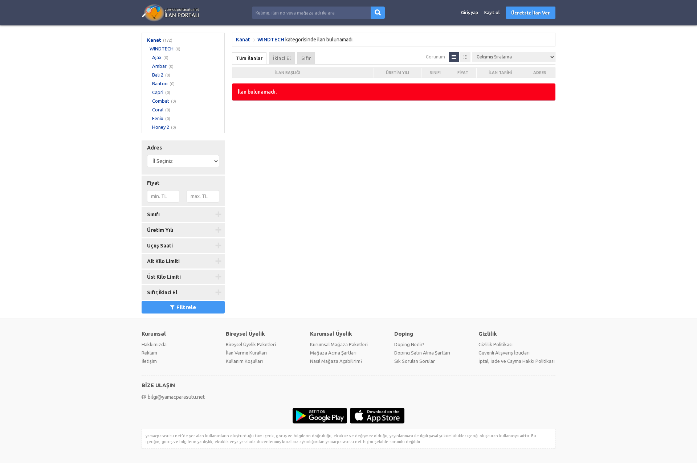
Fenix (157, 118)
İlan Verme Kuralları (246, 352)
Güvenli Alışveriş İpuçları (504, 352)
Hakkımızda (154, 344)
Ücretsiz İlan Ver (530, 12)
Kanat (154, 39)
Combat (160, 100)
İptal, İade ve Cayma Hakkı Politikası (516, 361)
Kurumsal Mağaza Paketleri (339, 344)
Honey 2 (160, 127)
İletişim (149, 361)
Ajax (157, 57)
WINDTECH (162, 48)
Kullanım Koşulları (244, 361)
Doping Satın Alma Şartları (422, 352)
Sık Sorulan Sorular (414, 361)
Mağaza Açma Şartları (333, 352)
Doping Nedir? (409, 344)
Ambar (159, 66)
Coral (157, 109)
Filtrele (186, 307)
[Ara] (378, 13)
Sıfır (306, 58)
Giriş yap (469, 12)
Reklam (149, 352)
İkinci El (282, 58)
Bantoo (160, 83)
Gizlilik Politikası (495, 344)
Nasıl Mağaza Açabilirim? (336, 361)
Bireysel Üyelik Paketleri (251, 344)
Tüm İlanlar (249, 58)
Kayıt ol (492, 12)
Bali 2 (157, 74)
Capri (157, 92)
